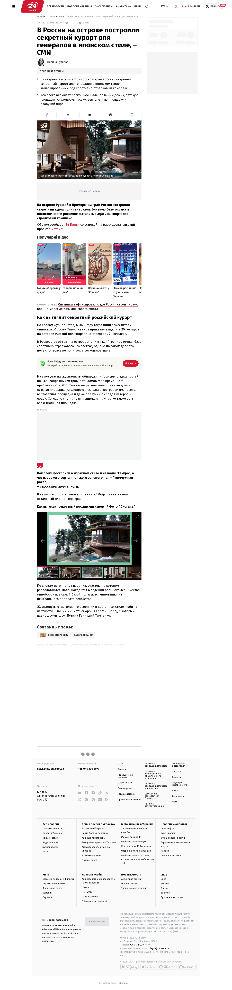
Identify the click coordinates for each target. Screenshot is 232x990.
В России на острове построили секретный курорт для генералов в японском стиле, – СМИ (104, 16)
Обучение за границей (94, 901)
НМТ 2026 (87, 891)
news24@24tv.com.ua (50, 768)
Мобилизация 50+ (131, 837)
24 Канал (42, 16)
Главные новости (52, 828)
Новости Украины (79, 6)
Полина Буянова (57, 62)
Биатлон (165, 892)
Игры (137, 6)
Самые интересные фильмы (58, 879)
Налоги (165, 850)
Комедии (47, 892)
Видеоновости (50, 842)
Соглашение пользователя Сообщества (152, 796)
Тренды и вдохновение (134, 888)
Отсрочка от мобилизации (136, 850)
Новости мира (57, 16)
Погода (46, 851)
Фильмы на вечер (52, 888)
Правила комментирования (154, 805)
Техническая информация (178, 765)
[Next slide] (135, 541)
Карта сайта (178, 796)
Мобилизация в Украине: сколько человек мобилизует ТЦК (137, 859)
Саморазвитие (90, 896)
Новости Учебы (92, 874)
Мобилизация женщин (134, 841)
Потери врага (89, 860)
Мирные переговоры (93, 837)
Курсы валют (168, 833)
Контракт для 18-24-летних (136, 846)
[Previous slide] (43, 541)
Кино (45, 874)
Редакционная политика (125, 776)
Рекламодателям (126, 794)
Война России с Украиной (98, 824)
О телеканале (125, 783)
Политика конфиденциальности (156, 765)
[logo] (32, 6)
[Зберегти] (131, 115)
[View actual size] (128, 516)
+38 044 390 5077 (88, 768)
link (80, 793)
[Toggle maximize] (137, 516)
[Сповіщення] (175, 6)
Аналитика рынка (131, 879)
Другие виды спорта (172, 897)
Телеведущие (125, 788)
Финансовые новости (173, 837)
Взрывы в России (91, 855)
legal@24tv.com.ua (159, 948)
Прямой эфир (50, 837)
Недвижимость (131, 874)
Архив (175, 791)
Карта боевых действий (95, 833)
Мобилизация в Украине (137, 824)
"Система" (56, 229)
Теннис (165, 888)
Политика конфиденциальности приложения (156, 786)
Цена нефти (167, 828)
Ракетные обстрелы (93, 828)
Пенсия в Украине (171, 855)
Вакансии (176, 777)
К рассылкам (97, 921)
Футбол (165, 883)
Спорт (164, 874)
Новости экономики (174, 824)
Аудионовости (50, 847)
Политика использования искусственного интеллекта (153, 774)
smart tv (167, 967)
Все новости (55, 6)
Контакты (176, 771)
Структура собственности (179, 784)
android (129, 967)
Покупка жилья (129, 883)
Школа (85, 887)
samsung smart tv (187, 967)
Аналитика (123, 6)
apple (148, 967)
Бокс (163, 879)
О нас (120, 764)
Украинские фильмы (54, 883)
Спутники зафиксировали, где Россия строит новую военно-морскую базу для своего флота (87, 306)
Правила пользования (129, 800)
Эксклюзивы (104, 6)
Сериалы (47, 897)
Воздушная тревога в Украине (99, 842)
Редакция (123, 769)
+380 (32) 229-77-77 (140, 944)
